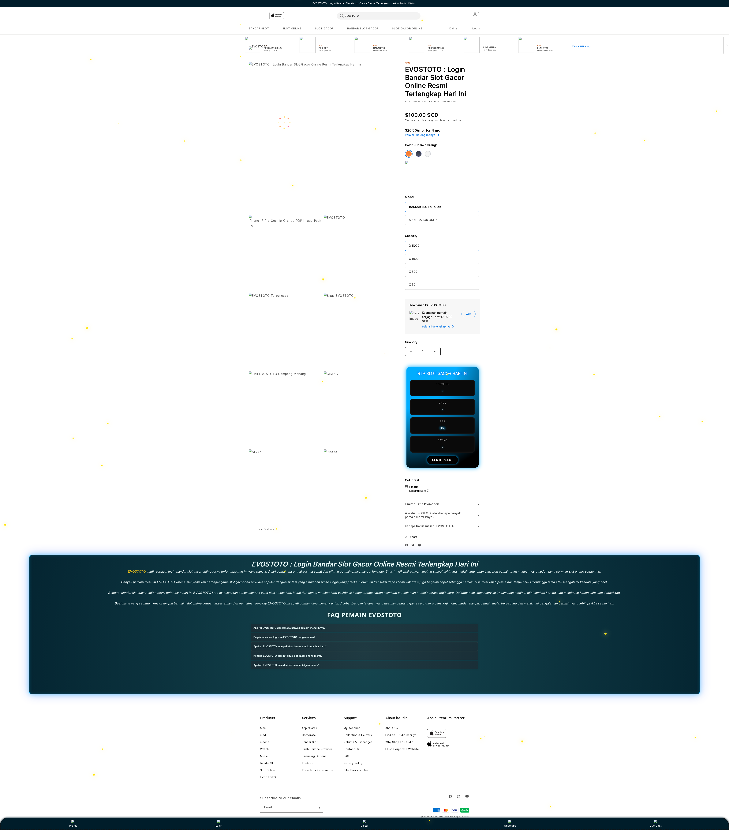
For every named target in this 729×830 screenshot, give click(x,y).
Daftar (364, 825)
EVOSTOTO (137, 571)
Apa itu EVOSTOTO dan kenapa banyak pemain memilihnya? (289, 627)
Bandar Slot (268, 763)
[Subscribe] (318, 808)
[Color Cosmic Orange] (409, 154)
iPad (263, 735)
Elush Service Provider (317, 749)
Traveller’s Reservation (317, 770)
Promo (73, 825)
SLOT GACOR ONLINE (407, 28)
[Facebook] (407, 546)
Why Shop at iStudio (399, 742)
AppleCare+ (309, 728)
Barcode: (434, 101)
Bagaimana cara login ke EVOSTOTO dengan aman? (284, 637)
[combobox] (379, 15)
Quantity (411, 342)
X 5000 (414, 246)
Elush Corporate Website (402, 749)
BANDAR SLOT (259, 28)
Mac (263, 728)
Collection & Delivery (358, 735)
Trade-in (307, 763)
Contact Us (351, 749)
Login (218, 825)
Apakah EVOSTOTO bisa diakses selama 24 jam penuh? (286, 665)
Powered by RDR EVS (457, 816)
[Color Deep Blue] (419, 154)
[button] (259, 28)
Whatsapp (510, 825)
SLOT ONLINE (291, 28)
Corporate (309, 735)
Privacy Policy (353, 763)
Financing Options (314, 756)
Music (264, 756)
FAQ (346, 756)
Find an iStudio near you (401, 735)
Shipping (427, 120)
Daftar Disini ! (408, 3)
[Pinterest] (420, 546)
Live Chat (656, 825)
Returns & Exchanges (358, 742)
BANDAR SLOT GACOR (363, 28)
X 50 (412, 284)
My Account (352, 728)
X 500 (413, 272)
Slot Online (267, 770)
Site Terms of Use (356, 770)
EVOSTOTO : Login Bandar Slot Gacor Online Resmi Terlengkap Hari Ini (364, 3)
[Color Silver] (428, 154)
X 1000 (414, 259)
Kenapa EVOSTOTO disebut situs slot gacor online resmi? (287, 655)
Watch (264, 749)
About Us (391, 728)
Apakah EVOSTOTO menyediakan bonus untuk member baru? (290, 646)
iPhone (264, 742)
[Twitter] (414, 546)
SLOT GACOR (324, 28)
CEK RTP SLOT (442, 460)
